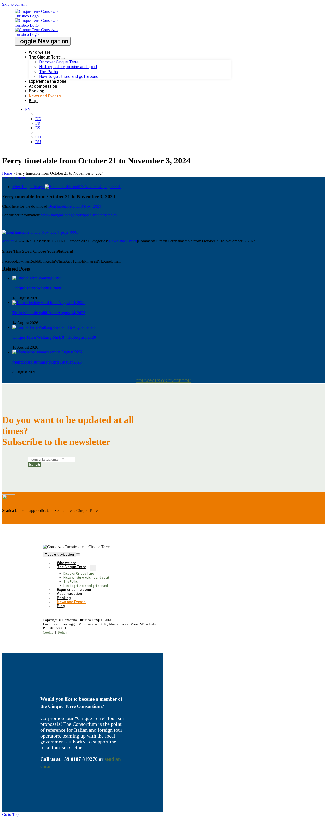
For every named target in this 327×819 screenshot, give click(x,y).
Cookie (48, 632)
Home (7, 173)
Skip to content (14, 4)
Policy (62, 632)
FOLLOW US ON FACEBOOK (163, 381)
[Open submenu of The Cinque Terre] (63, 58)
